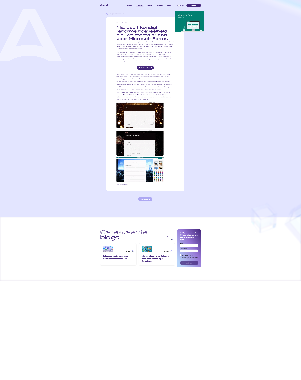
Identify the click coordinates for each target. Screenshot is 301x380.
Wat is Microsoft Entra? (145, 67)
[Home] (104, 5)
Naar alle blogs (171, 236)
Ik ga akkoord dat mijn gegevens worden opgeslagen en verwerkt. (190, 257)
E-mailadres (183, 248)
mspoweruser (124, 184)
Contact (193, 5)
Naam (181, 243)
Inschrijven (189, 263)
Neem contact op (145, 199)
